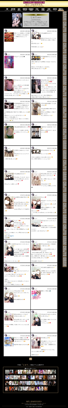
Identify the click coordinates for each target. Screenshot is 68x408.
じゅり (8, 31)
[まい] (20, 373)
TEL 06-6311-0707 (28, 6)
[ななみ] (24, 384)
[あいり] (7, 384)
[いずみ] (33, 373)
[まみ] (11, 373)
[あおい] (50, 378)
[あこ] (20, 378)
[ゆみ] (50, 373)
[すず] (11, 384)
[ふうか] (24, 378)
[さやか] (41, 389)
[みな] (41, 384)
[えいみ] (37, 373)
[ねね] (45, 378)
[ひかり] (54, 384)
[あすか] (24, 373)
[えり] (45, 389)
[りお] (37, 389)
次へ (31, 358)
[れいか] (33, 389)
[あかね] (37, 378)
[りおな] (41, 373)
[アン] (28, 378)
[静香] (54, 378)
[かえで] (33, 384)
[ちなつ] (16, 389)
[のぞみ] (11, 389)
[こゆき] (37, 384)
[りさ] (16, 384)
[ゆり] (50, 384)
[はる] (28, 389)
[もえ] (20, 389)
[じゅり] (41, 378)
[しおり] (45, 384)
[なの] (33, 378)
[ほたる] (28, 384)
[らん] (20, 384)
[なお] (45, 373)
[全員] (7, 373)
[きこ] (7, 378)
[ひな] (24, 389)
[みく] (54, 373)
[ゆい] (11, 378)
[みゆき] (16, 373)
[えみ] (16, 378)
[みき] (28, 373)
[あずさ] (7, 389)
